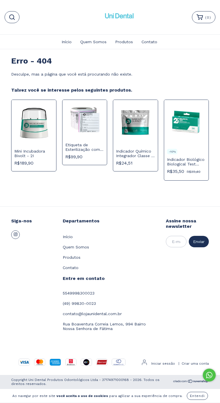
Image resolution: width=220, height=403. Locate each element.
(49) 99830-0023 (79, 303)
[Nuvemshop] (191, 382)
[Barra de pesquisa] (12, 17)
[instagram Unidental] (15, 234)
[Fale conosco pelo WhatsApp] (209, 375)
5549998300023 (79, 293)
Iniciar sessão (163, 363)
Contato (149, 41)
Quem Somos (93, 41)
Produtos (124, 41)
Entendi (197, 396)
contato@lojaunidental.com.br (92, 313)
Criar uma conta (195, 363)
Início (67, 41)
